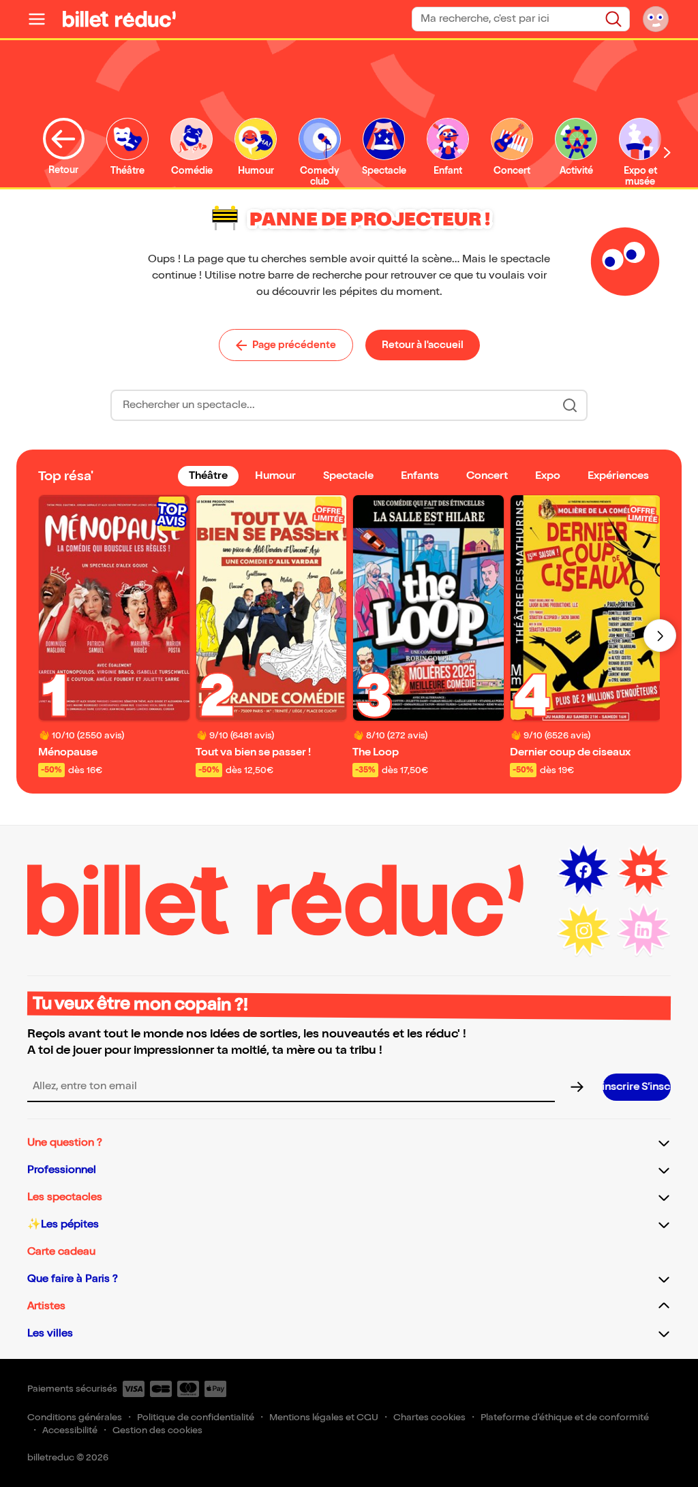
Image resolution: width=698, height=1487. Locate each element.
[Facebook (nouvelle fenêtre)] (583, 870)
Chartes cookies (429, 1417)
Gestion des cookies (157, 1430)
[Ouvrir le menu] (42, 19)
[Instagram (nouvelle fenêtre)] (583, 930)
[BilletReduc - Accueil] (119, 19)
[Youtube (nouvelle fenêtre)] (643, 870)
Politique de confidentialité (195, 1417)
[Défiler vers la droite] (667, 152)
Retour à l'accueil (423, 345)
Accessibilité (69, 1430)
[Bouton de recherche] (570, 405)
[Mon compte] (656, 19)
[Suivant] (659, 635)
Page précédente (294, 345)
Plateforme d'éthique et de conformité (565, 1417)
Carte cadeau (61, 1251)
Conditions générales (74, 1417)
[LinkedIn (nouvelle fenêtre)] (643, 930)
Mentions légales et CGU (323, 1417)
